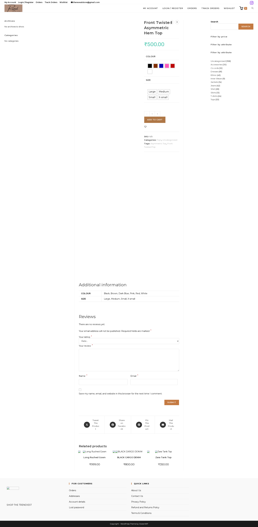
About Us (136, 490)
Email (134, 375)
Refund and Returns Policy (145, 507)
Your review (86, 345)
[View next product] (177, 22)
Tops (159, 140)
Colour (150, 56)
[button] (145, 126)
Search (214, 21)
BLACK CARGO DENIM (129, 457)
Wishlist (63, 2)
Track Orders (51, 2)
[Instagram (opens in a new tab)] (251, 3)
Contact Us (137, 496)
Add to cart (154, 120)
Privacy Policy (138, 501)
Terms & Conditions (141, 513)
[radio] (150, 66)
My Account (10, 2)
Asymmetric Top (158, 143)
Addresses (74, 496)
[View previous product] (172, 22)
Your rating (85, 337)
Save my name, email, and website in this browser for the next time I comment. (120, 393)
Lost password (76, 507)
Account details (77, 501)
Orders (39, 2)
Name (83, 375)
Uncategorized (169, 140)
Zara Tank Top (163, 457)
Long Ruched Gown (94, 457)
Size (148, 80)
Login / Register (25, 2)
